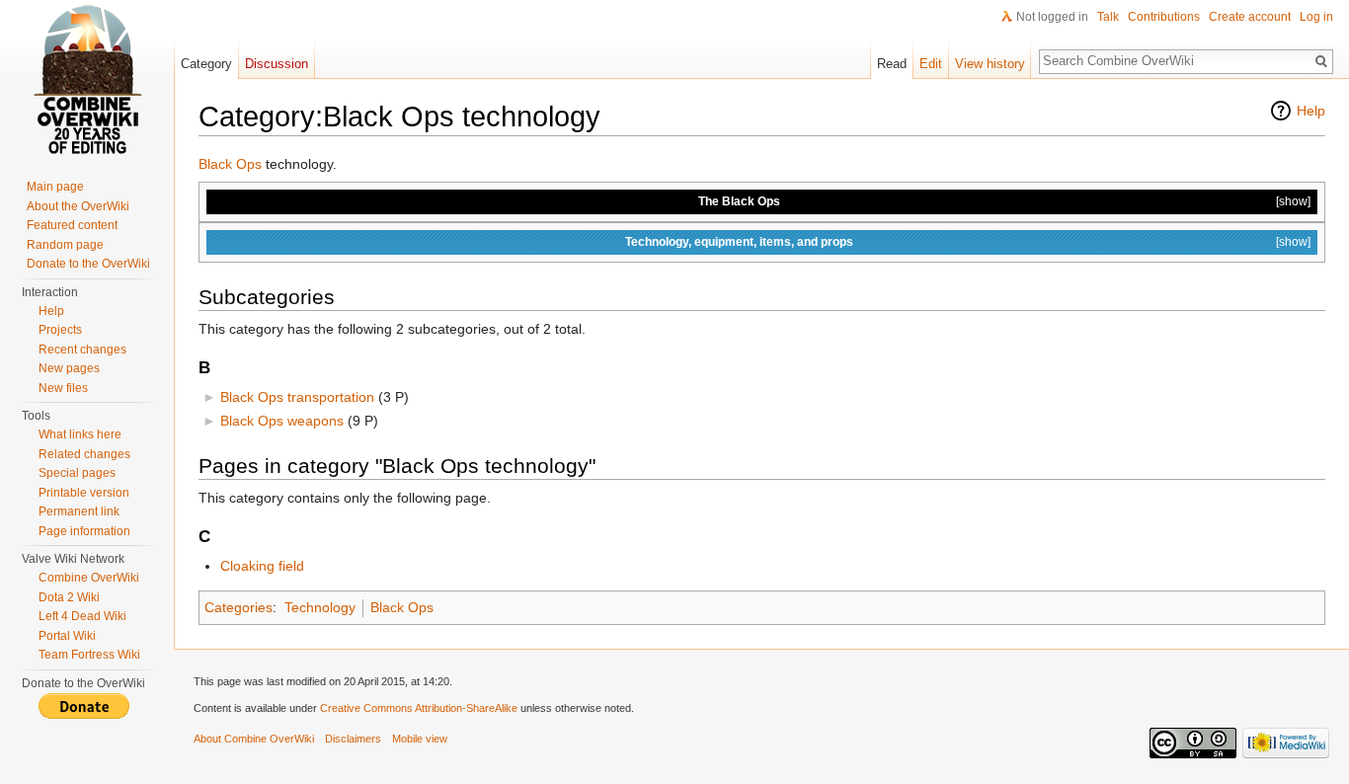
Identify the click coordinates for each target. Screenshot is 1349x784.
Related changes (84, 454)
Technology (320, 607)
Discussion (276, 63)
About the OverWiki (78, 206)
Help (1311, 110)
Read (892, 63)
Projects (60, 330)
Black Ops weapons (282, 421)
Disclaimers (353, 739)
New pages (69, 368)
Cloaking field (262, 566)
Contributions (1164, 17)
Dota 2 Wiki (69, 597)
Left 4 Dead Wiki (82, 616)
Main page (55, 187)
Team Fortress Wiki (89, 655)
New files (63, 388)
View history (990, 63)
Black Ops (230, 164)
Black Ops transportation (297, 397)
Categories (238, 607)
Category (206, 63)
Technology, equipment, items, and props (739, 241)
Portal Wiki (67, 636)
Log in (1316, 17)
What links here (80, 434)
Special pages (77, 473)
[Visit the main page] (87, 79)
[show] (1293, 201)
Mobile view (419, 739)
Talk (1108, 17)
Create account (1250, 17)
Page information (84, 531)
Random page (65, 245)
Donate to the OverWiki (88, 264)
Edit (930, 63)
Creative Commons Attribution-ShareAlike (418, 708)
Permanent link (79, 511)
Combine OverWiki (89, 578)
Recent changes (82, 349)
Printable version (84, 493)
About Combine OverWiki (254, 739)
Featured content (72, 225)
